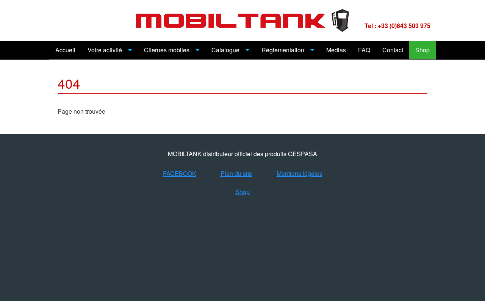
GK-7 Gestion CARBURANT (249, 217)
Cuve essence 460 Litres (303, 217)
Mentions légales (299, 173)
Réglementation (282, 49)
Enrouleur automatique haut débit (303, 291)
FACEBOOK (179, 173)
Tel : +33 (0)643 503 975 (397, 25)
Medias (336, 49)
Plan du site (236, 173)
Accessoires (227, 254)
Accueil (65, 49)
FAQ (364, 49)
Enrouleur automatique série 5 (303, 235)
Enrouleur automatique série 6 (303, 254)
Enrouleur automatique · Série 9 (303, 272)
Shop (422, 49)
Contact (392, 49)
